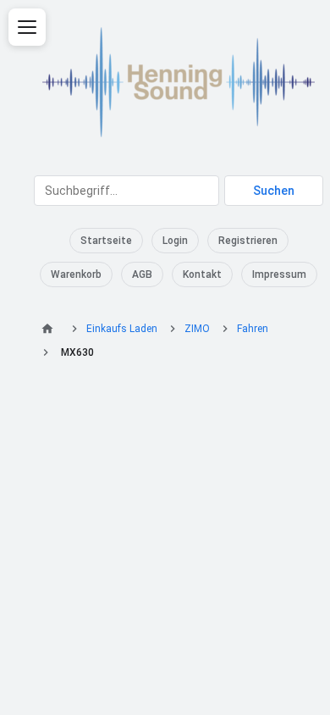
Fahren (252, 329)
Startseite (106, 241)
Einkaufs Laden (121, 329)
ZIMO (197, 329)
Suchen (273, 190)
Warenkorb (76, 274)
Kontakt (202, 274)
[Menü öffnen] (27, 27)
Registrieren (248, 241)
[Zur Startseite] (50, 328)
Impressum (279, 274)
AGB (142, 274)
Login (175, 241)
